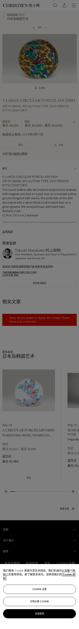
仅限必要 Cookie (39, 601)
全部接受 (39, 613)
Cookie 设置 (39, 589)
